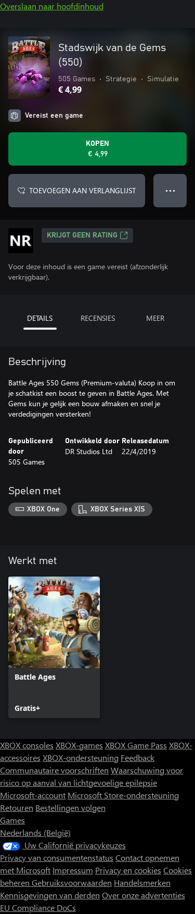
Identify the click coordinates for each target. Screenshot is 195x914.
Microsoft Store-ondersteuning (123, 795)
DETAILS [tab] (40, 318)
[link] (54, 647)
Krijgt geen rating (82, 235)
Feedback (137, 757)
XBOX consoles (27, 745)
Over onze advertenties (143, 895)
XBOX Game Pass (136, 745)
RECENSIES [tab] (98, 318)
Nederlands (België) (35, 832)
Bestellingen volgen (70, 807)
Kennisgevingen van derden (50, 895)
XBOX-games (79, 745)
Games (12, 820)
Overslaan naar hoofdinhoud (51, 6)
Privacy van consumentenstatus (56, 857)
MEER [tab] (155, 318)
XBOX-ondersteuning (81, 757)
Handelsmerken (142, 882)
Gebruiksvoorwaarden (72, 882)
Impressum (73, 870)
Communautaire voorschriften (54, 770)
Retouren (16, 807)
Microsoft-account (33, 795)
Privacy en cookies (128, 870)
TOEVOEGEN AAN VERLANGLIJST (82, 190)
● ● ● (170, 190)
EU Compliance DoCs (38, 907)
